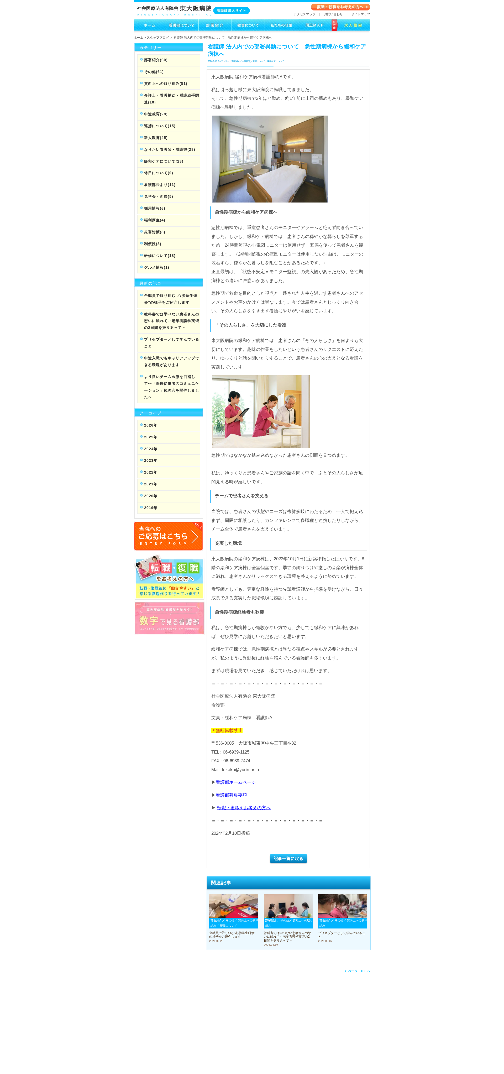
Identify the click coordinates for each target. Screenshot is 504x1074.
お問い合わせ (333, 14)
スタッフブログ (158, 37)
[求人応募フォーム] (351, 30)
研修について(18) (160, 255)
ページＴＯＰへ (358, 971)
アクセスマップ (304, 14)
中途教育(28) (156, 114)
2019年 (151, 508)
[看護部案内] (215, 30)
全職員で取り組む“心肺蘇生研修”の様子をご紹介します (170, 298)
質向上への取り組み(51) (165, 83)
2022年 (151, 472)
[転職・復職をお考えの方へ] (340, 9)
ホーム (138, 37)
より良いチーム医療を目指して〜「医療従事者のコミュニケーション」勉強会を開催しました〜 (171, 387)
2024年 (151, 449)
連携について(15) (160, 126)
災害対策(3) (154, 232)
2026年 (151, 425)
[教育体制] (248, 30)
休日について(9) (158, 173)
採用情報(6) (154, 208)
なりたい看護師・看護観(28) (169, 149)
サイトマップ (360, 14)
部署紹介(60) (156, 60)
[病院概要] (181, 30)
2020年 (151, 496)
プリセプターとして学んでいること (171, 342)
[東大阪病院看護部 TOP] (149, 30)
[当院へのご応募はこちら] (168, 548)
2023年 (151, 460)
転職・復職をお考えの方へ (244, 807)
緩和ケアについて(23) (163, 161)
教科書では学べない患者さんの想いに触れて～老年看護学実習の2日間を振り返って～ (171, 321)
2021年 (151, 484)
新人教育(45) (156, 138)
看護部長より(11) (160, 185)
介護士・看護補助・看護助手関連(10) (171, 98)
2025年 (151, 437)
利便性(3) (152, 244)
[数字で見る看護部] (169, 632)
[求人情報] (315, 30)
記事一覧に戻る (288, 858)
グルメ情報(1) (156, 267)
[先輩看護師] (281, 30)
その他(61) (154, 72)
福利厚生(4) (154, 220)
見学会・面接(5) (158, 196)
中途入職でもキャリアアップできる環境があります (171, 361)
